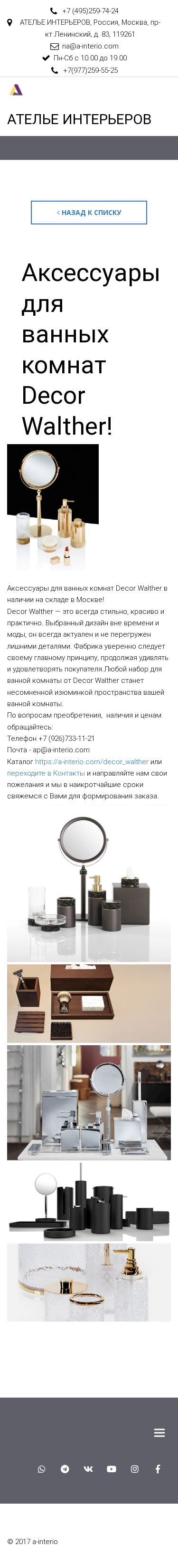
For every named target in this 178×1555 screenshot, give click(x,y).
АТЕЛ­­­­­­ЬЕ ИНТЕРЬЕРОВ (79, 119)
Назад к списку (91, 212)
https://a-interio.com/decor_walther (91, 762)
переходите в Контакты (46, 773)
